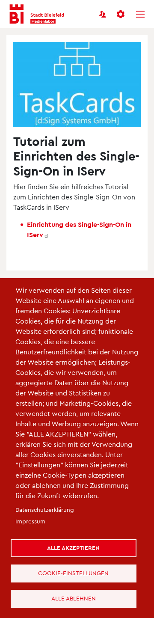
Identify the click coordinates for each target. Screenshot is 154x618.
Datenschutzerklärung (44, 509)
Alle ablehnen (73, 598)
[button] (121, 14)
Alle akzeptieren (73, 547)
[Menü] (140, 14)
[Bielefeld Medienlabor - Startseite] (37, 14)
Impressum (30, 521)
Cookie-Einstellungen (73, 572)
